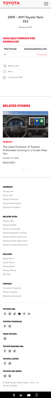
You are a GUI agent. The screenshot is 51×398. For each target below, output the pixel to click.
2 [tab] (25, 169)
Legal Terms (8, 258)
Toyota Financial (10, 199)
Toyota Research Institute (15, 232)
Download (42, 54)
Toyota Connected (11, 228)
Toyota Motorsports (12, 203)
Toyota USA (8, 220)
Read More (8, 162)
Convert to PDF (15, 77)
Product (8, 141)
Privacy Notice (9, 270)
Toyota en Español (11, 207)
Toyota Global (9, 224)
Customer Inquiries (12, 287)
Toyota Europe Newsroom (15, 240)
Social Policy (9, 262)
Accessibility (8, 266)
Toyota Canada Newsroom (15, 244)
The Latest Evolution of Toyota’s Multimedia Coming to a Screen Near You (25, 150)
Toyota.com (8, 191)
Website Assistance (12, 295)
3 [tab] (28, 169)
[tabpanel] (25, 138)
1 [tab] (22, 169)
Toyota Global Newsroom (15, 236)
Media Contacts (10, 291)
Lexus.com (8, 195)
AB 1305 (6, 274)
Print (10, 71)
